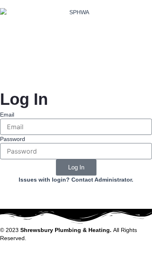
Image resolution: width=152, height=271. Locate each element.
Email (7, 114)
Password (12, 139)
